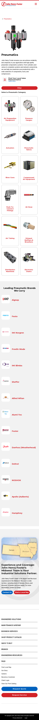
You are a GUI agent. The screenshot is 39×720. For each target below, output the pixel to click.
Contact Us (7, 592)
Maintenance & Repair (11, 625)
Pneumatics (8, 19)
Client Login (5, 680)
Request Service (19, 695)
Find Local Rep (6, 667)
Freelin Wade (18, 349)
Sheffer (15, 382)
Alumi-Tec (17, 415)
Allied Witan (18, 398)
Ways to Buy (6, 643)
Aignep (15, 300)
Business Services (9, 631)
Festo (15, 316)
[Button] (36, 4)
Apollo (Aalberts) (20, 497)
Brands (4, 649)
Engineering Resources (11, 655)
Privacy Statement (17, 718)
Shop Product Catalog (11, 637)
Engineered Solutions (11, 619)
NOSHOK (16, 480)
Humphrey (17, 513)
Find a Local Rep (22, 592)
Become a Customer (8, 677)
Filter (19, 88)
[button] (19, 80)
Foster (15, 431)
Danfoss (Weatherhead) (24, 447)
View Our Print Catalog (8, 684)
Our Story (4, 670)
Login (26, 718)
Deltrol (15, 464)
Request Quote (19, 689)
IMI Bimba (17, 365)
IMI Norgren (18, 333)
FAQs (3, 661)
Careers (4, 674)
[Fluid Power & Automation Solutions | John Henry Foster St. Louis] (11, 4)
